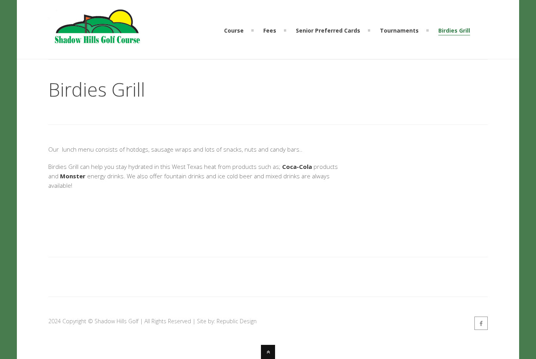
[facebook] (481, 323)
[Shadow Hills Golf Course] (97, 44)
